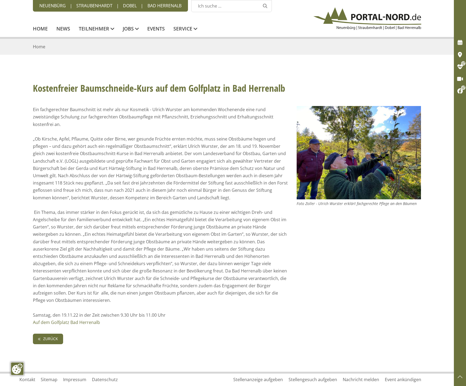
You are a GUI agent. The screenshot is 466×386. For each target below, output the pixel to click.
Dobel (130, 6)
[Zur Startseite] (367, 18)
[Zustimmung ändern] (17, 368)
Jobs (129, 29)
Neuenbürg (52, 6)
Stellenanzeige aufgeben (258, 379)
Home (40, 29)
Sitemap (49, 379)
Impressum (74, 379)
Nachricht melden (361, 379)
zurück (50, 338)
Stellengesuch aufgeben (313, 379)
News (63, 29)
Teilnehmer (95, 29)
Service (183, 29)
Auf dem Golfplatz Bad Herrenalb (66, 322)
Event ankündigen (403, 379)
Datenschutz (105, 379)
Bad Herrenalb (164, 6)
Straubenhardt (94, 6)
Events (156, 29)
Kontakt (27, 379)
